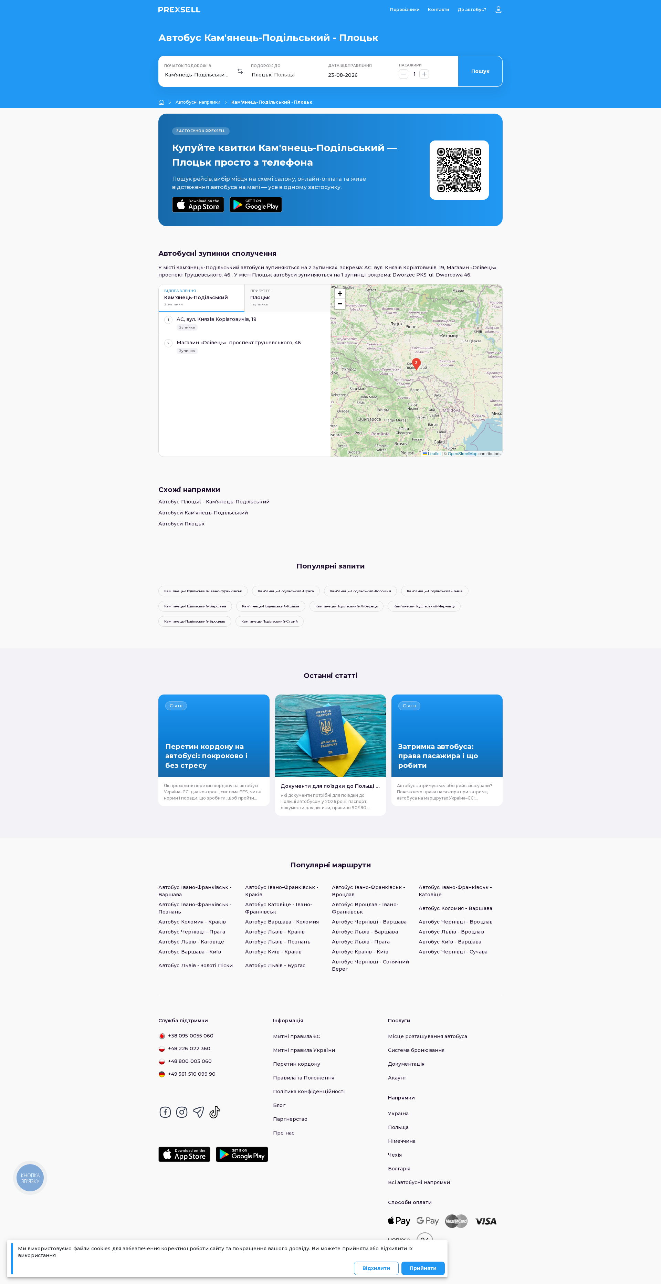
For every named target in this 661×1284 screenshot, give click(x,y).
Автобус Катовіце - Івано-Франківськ (278, 908)
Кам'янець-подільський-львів (435, 591)
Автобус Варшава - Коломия (282, 922)
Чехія (395, 1155)
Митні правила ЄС (296, 1036)
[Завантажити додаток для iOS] (198, 204)
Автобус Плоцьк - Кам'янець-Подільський (214, 502)
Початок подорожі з (187, 66)
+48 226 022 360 (189, 1048)
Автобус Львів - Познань (278, 942)
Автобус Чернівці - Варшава (369, 922)
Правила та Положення (303, 1078)
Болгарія (399, 1169)
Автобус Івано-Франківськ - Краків (281, 891)
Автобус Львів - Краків (275, 932)
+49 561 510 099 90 (192, 1074)
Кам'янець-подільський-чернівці (424, 606)
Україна (398, 1113)
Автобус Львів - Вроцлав (451, 932)
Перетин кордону (296, 1064)
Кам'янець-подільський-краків (271, 606)
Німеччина (402, 1141)
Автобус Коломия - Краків (192, 922)
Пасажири (410, 65)
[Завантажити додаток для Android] (256, 204)
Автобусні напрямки (198, 102)
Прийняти (423, 1268)
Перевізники (405, 9)
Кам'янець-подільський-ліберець (346, 606)
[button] (416, 364)
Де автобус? (472, 9)
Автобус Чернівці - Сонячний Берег (370, 965)
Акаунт (397, 1078)
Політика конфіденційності (309, 1091)
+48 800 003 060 (190, 1061)
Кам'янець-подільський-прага (286, 591)
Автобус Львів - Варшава (365, 932)
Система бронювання (416, 1050)
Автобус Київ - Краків (273, 952)
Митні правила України (304, 1050)
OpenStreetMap (463, 453)
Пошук (480, 71)
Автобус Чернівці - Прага (191, 932)
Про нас (283, 1133)
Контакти (438, 9)
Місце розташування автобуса (428, 1036)
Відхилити (376, 1268)
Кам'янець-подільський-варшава (195, 606)
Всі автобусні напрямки (419, 1182)
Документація (406, 1064)
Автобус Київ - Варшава (450, 942)
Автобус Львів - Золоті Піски (195, 965)
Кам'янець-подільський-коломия (360, 591)
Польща (398, 1127)
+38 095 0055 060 (190, 1036)
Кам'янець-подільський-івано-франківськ (203, 591)
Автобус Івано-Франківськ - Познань (195, 908)
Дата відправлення (350, 65)
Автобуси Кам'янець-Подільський (203, 513)
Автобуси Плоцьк (181, 524)
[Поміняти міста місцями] (240, 71)
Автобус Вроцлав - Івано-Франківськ (365, 908)
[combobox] (165, 75)
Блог (279, 1105)
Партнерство (290, 1119)
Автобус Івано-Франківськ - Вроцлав (368, 891)
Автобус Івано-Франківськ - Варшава (195, 891)
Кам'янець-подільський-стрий (269, 621)
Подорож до (266, 66)
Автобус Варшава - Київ (189, 952)
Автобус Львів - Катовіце (191, 942)
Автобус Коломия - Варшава (455, 908)
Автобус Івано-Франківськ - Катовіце (455, 891)
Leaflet (434, 453)
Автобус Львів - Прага (361, 942)
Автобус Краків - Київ (360, 952)
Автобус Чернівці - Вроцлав (456, 922)
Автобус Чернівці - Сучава (453, 952)
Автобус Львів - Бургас (275, 965)
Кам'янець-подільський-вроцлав (194, 621)
